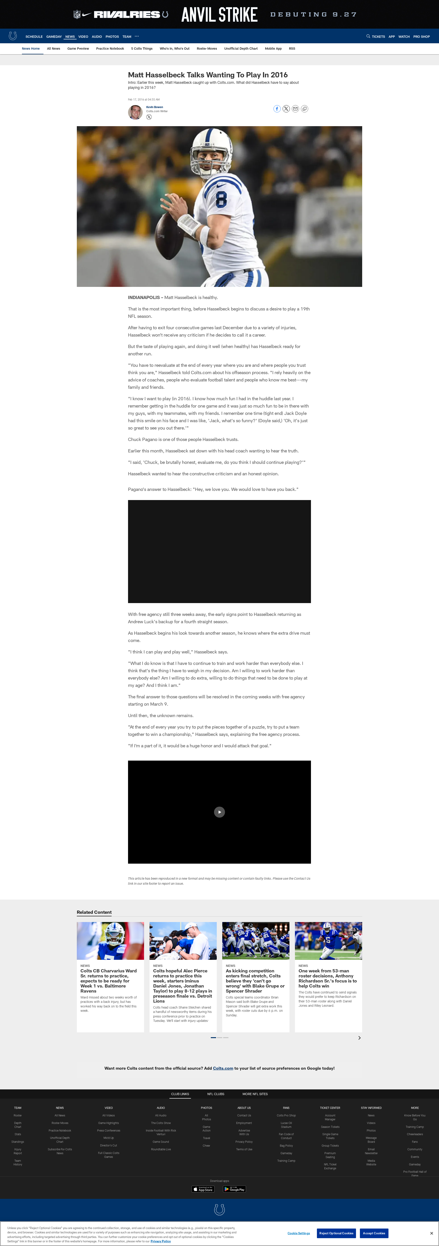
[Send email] (295, 111)
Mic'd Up (109, 1137)
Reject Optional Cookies (336, 1233)
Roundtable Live (161, 1149)
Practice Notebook (60, 1130)
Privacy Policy (244, 1141)
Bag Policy (286, 1145)
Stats (18, 1134)
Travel (206, 1138)
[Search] (368, 36)
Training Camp (286, 1160)
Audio (161, 1107)
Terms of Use (244, 1149)
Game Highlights (108, 1122)
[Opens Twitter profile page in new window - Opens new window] (149, 117)
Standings (17, 1141)
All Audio (160, 1115)
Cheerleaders (415, 1134)
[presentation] (360, 1038)
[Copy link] (304, 109)
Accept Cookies (374, 1233)
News (60, 1107)
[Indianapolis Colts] (219, 1210)
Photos (206, 1107)
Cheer (206, 1145)
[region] (219, 1233)
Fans (415, 1141)
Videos (371, 1122)
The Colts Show (161, 1122)
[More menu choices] (137, 36)
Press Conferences (108, 1130)
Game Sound (161, 1141)
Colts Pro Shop (286, 1115)
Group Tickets (330, 1145)
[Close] (432, 1233)
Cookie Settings (299, 1233)
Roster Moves (60, 1122)
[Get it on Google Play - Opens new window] (234, 1191)
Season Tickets (330, 1126)
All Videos (108, 1115)
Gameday (286, 1153)
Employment (244, 1122)
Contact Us (244, 1115)
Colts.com (223, 1068)
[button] (219, 551)
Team (17, 1107)
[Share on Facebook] (277, 111)
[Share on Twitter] (286, 111)
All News (60, 1115)
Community (414, 1149)
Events (415, 1156)
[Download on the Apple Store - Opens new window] (203, 1190)
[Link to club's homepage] (12, 35)
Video (109, 1107)
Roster (18, 1115)
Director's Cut (108, 1145)
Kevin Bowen (154, 107)
